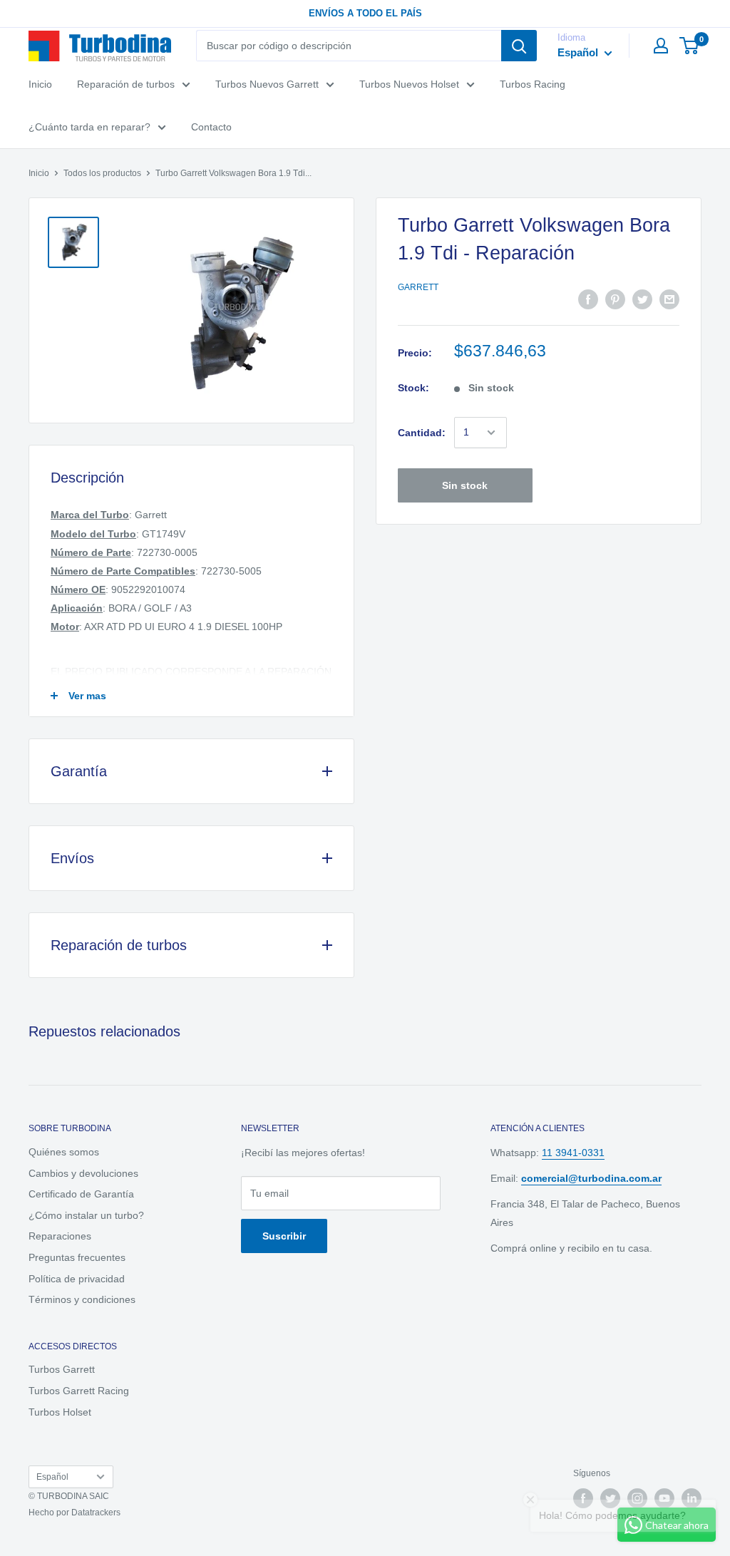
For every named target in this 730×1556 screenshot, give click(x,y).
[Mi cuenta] (661, 45)
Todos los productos (102, 173)
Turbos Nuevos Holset (409, 84)
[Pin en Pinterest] (615, 299)
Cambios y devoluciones (83, 1173)
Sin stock (465, 485)
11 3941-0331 (573, 1152)
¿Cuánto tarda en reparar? (89, 127)
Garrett (418, 287)
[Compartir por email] (669, 299)
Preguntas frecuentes (77, 1257)
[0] (690, 45)
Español (52, 1477)
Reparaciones (60, 1236)
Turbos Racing (532, 84)
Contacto (211, 127)
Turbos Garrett (62, 1369)
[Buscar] (519, 45)
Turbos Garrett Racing (79, 1390)
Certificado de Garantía (81, 1194)
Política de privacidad (77, 1278)
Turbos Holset (60, 1412)
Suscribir (284, 1236)
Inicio (40, 84)
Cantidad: (422, 432)
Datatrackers (95, 1513)
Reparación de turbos (126, 84)
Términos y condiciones (82, 1299)
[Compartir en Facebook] (588, 299)
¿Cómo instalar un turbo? (86, 1215)
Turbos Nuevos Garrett (267, 84)
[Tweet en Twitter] (642, 299)
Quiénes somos (64, 1152)
